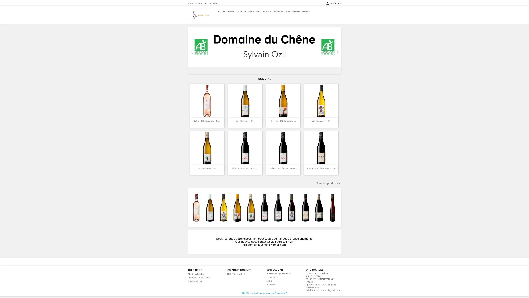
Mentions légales (196, 274)
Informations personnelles (279, 273)
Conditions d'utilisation (199, 277)
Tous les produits (329, 183)
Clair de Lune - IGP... (245, 121)
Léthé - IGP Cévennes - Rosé (207, 121)
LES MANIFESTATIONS (298, 11)
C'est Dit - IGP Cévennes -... (283, 121)
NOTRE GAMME (226, 11)
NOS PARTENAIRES (273, 11)
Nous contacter (195, 281)
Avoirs (269, 281)
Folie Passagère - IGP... (321, 121)
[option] (264, 50)
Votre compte (275, 269)
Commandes (272, 277)
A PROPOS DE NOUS (248, 11)
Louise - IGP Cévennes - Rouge (283, 168)
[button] (199, 50)
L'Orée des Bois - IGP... (207, 168)
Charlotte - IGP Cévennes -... (245, 168)
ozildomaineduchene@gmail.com (323, 290)
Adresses (271, 284)
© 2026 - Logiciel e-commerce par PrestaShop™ (264, 293)
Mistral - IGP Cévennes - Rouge (321, 168)
